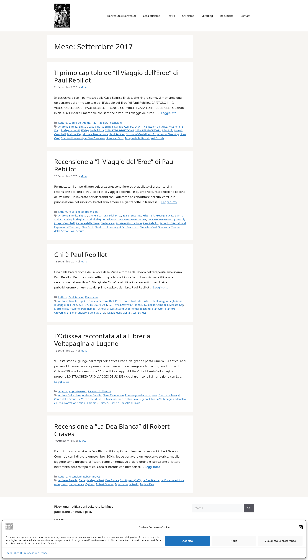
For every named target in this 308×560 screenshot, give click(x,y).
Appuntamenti (77, 391)
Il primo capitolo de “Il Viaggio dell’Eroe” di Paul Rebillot (116, 76)
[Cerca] (249, 508)
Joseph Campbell (64, 223)
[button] (300, 527)
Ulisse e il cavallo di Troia (125, 403)
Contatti (245, 15)
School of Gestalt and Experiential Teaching (152, 134)
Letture (62, 122)
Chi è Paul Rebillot (80, 254)
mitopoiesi (60, 484)
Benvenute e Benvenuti (121, 15)
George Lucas (164, 215)
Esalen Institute (157, 126)
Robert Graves (91, 476)
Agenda (63, 391)
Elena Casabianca (113, 395)
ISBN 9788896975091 (148, 130)
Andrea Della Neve (69, 395)
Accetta (187, 541)
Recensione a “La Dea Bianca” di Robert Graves (112, 430)
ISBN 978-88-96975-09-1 (119, 130)
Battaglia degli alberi (91, 480)
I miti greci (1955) (130, 480)
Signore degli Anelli (126, 484)
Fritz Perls (174, 126)
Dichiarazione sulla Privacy (33, 552)
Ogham (89, 484)
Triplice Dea (147, 484)
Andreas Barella (67, 126)
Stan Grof (87, 227)
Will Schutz (157, 138)
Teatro (171, 15)
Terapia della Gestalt (137, 138)
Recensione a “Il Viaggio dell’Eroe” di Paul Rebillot (114, 165)
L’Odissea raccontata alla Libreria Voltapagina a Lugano (102, 340)
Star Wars (164, 227)
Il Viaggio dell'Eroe (92, 130)
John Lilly (167, 130)
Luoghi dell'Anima (79, 122)
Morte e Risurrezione (95, 134)
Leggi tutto (168, 113)
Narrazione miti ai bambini (80, 403)
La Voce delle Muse (87, 223)
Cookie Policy (12, 552)
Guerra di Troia (167, 395)
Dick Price (141, 126)
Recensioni (115, 122)
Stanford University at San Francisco (83, 138)
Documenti (226, 15)
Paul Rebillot (99, 122)
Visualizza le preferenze (280, 541)
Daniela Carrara (123, 126)
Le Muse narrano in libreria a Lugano (125, 399)
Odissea (103, 403)
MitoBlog (207, 15)
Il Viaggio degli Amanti (78, 219)
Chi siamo (188, 15)
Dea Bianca (112, 480)
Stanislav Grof (114, 138)
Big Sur (83, 126)
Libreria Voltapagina (161, 399)
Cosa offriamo (151, 15)
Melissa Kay (74, 134)
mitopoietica (76, 484)
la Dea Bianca (151, 480)
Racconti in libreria (99, 391)
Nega (233, 541)
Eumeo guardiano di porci (141, 395)
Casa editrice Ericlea (101, 126)
